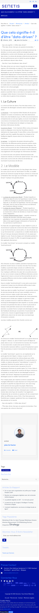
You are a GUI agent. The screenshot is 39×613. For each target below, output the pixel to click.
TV (18, 522)
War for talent (14, 520)
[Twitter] (4, 581)
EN (31, 1)
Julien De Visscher (10, 445)
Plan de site (13, 598)
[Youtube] (10, 581)
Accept (11, 612)
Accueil (12, 23)
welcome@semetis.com (11, 573)
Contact (20, 598)
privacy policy (7, 609)
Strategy (14, 524)
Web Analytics (6, 470)
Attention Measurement (9, 522)
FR (33, 1)
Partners (29, 522)
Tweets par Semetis (8, 553)
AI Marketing (23, 522)
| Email (15, 450)
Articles (27, 23)
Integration (5, 525)
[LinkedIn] (7, 581)
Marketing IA (6, 520)
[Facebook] (2, 581)
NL (36, 1)
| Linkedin (8, 450)
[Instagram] (13, 581)
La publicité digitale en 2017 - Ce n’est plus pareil (19, 500)
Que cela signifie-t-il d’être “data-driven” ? (19, 34)
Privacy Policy (4, 612)
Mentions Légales (29, 598)
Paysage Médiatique (25, 520)
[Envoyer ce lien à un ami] (37, 40)
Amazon (34, 520)
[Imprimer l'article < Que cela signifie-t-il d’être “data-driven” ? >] (35, 40)
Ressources (19, 23)
